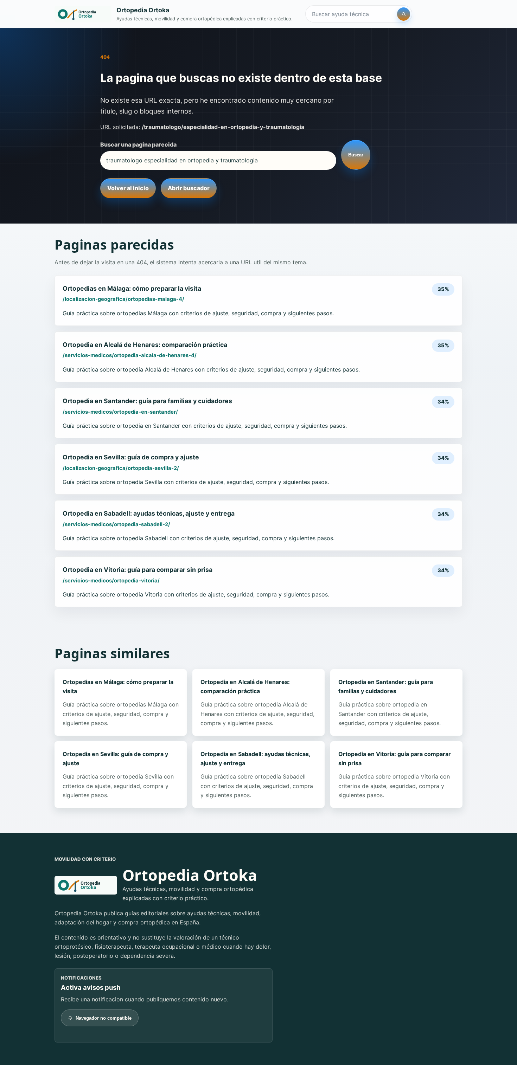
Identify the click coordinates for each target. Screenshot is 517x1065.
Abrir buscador (189, 188)
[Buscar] (403, 14)
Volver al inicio (128, 188)
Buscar (355, 154)
